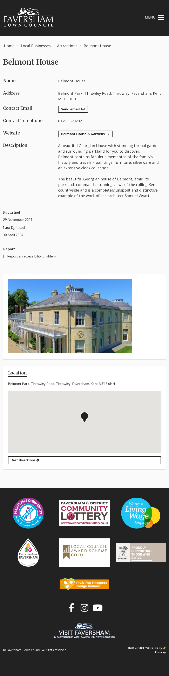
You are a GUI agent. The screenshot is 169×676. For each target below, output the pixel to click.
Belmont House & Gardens (83, 134)
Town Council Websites (142, 648)
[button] (84, 417)
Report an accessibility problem (31, 256)
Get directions (24, 460)
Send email (70, 109)
